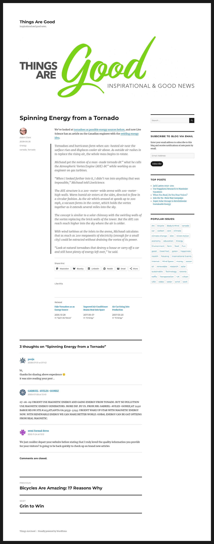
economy (156, 241)
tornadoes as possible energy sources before (99, 129)
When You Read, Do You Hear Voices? (170, 195)
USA (154, 282)
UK (178, 276)
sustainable (157, 271)
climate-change (159, 236)
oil (153, 266)
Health (155, 256)
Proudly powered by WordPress (52, 531)
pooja (31, 359)
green (175, 251)
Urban (185, 276)
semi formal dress (38, 430)
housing (165, 256)
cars (169, 231)
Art (153, 225)
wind (177, 282)
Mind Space (168, 261)
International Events (181, 256)
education (168, 241)
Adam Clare (25, 137)
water (169, 282)
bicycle (160, 225)
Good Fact (164, 251)
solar (183, 266)
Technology (171, 271)
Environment (158, 246)
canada (23, 149)
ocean (189, 261)
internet (155, 261)
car (153, 231)
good (154, 251)
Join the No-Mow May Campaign (168, 198)
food (177, 246)
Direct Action (183, 236)
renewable (162, 266)
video (161, 282)
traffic (154, 276)
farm (169, 246)
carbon (161, 231)
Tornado (31, 149)
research (174, 266)
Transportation (167, 276)
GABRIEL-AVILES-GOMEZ (43, 390)
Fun (184, 246)
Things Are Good (37, 21)
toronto (182, 271)
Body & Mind (173, 225)
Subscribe (156, 164)
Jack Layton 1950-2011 (163, 186)
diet (172, 236)
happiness (186, 251)
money (179, 261)
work (185, 282)
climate (177, 231)
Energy (23, 145)
